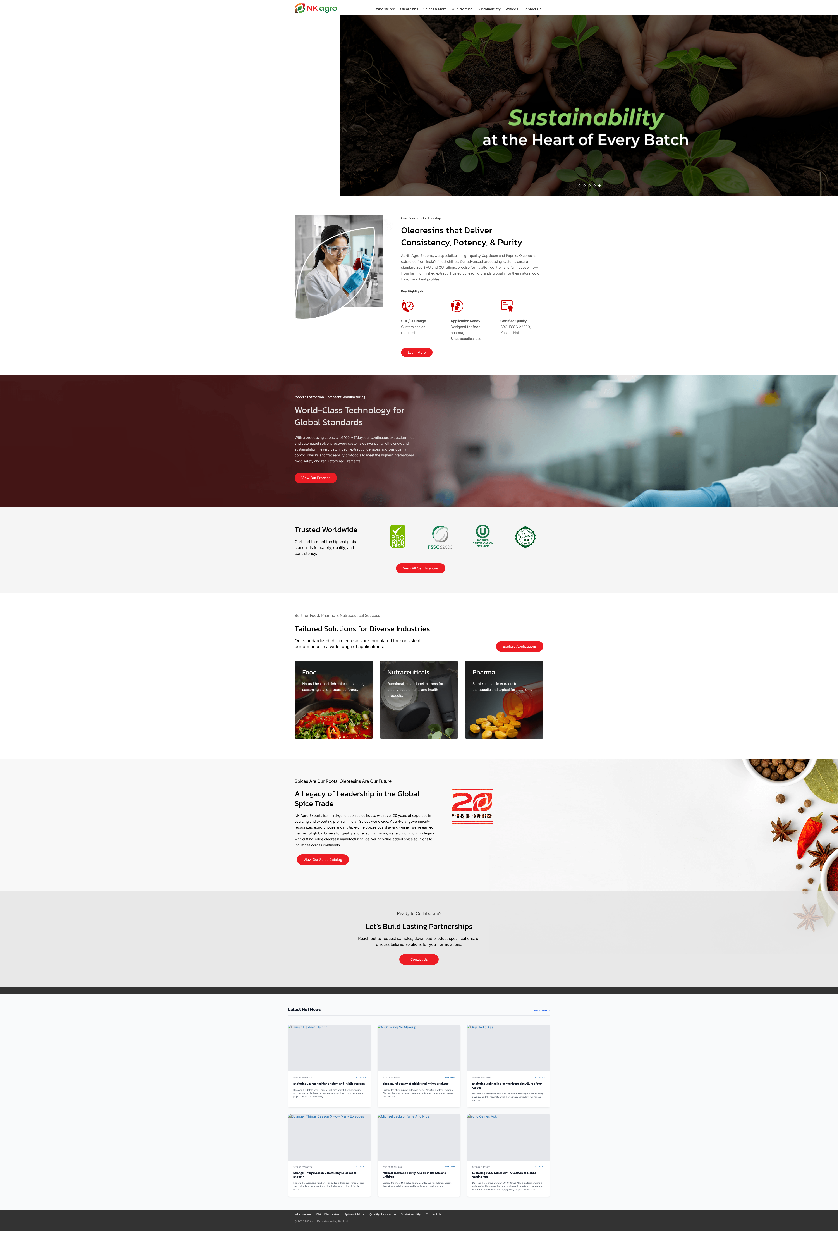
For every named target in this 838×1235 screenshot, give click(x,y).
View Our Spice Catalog (323, 859)
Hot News (361, 1077)
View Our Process (315, 478)
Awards (512, 9)
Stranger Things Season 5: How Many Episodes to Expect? (325, 1175)
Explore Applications (520, 646)
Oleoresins (409, 9)
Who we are (385, 9)
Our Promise (462, 9)
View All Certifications (421, 568)
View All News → (541, 1010)
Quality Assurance (382, 1214)
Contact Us (532, 9)
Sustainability (489, 9)
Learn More (417, 352)
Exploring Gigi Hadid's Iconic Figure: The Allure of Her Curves (507, 1086)
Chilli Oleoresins (327, 1214)
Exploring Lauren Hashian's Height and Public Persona (329, 1084)
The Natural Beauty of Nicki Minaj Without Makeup (416, 1084)
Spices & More (434, 9)
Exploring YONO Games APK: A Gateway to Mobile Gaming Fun (504, 1175)
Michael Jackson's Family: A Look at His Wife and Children (414, 1175)
